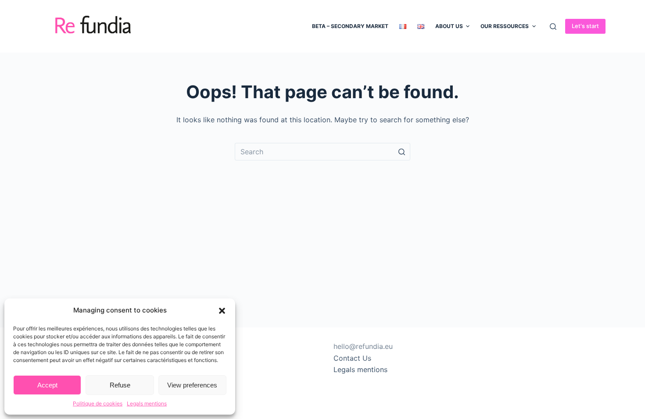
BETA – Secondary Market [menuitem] (350, 26)
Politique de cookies (97, 403)
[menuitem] (403, 26)
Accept (47, 385)
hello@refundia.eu (363, 346)
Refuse (120, 385)
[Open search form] (553, 26)
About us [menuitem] (449, 26)
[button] (222, 310)
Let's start (585, 25)
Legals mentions (147, 403)
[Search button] (401, 151)
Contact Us (352, 358)
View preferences (192, 385)
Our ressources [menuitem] (504, 26)
